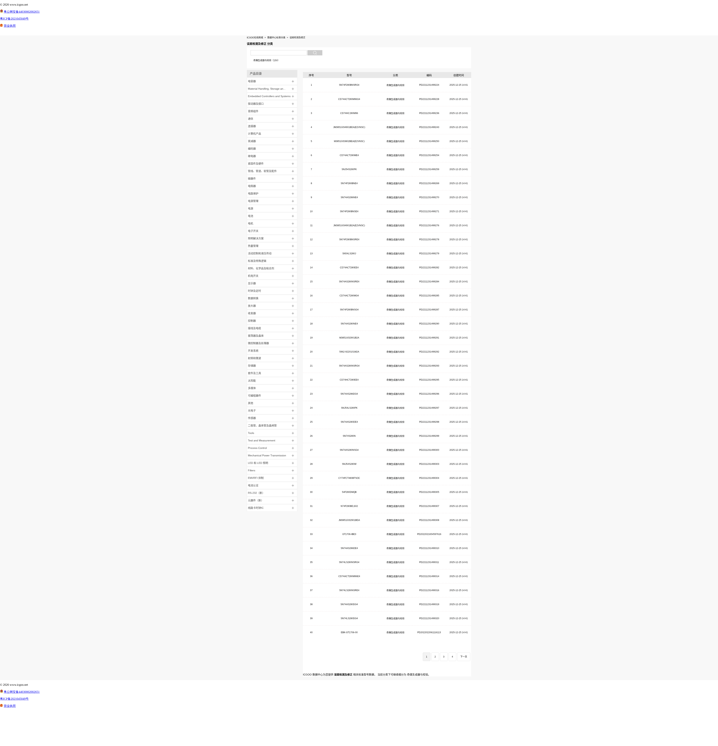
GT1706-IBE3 (349, 534)
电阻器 (252, 185)
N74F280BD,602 (349, 506)
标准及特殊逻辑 (257, 260)
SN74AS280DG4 (349, 604)
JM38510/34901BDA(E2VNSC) (349, 127)
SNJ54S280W (349, 464)
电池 (250, 215)
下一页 (463, 656)
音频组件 (253, 111)
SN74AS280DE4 (349, 422)
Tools (251, 432)
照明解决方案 (256, 238)
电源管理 (253, 200)
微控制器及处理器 (258, 343)
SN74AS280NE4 (349, 323)
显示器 (252, 283)
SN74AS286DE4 (349, 548)
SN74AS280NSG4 (349, 450)
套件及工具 (254, 373)
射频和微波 (254, 358)
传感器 (252, 418)
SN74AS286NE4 (349, 197)
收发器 (252, 313)
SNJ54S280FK (349, 169)
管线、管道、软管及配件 (262, 171)
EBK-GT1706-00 (349, 632)
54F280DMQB (349, 492)
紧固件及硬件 (256, 163)
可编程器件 (254, 395)
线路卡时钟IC (256, 507)
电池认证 (253, 485)
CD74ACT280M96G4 (349, 99)
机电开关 (253, 275)
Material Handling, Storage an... (267, 88)
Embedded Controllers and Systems (269, 96)
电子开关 (253, 230)
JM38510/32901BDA (349, 520)
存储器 (252, 365)
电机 (250, 223)
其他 (250, 403)
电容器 (252, 81)
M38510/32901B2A (349, 337)
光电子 (252, 410)
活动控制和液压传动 (259, 253)
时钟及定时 (254, 290)
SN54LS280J (349, 253)
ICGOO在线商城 (255, 37)
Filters (251, 470)
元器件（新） (256, 500)
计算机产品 (254, 133)
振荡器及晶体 (256, 335)
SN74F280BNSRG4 (349, 85)
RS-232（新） (256, 492)
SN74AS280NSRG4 (349, 365)
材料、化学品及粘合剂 (261, 268)
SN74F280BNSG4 (349, 309)
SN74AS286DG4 (349, 394)
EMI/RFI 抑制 (256, 477)
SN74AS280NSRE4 (349, 281)
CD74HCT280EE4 (349, 380)
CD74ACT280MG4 (349, 295)
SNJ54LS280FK (349, 408)
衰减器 (252, 141)
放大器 (252, 305)
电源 (250, 208)
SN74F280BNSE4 (349, 211)
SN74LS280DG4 (349, 618)
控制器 (252, 320)
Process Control (257, 447)
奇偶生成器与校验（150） (266, 60)
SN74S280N (349, 436)
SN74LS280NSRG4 (349, 562)
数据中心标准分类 (276, 37)
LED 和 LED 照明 (258, 462)
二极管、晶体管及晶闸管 (262, 425)
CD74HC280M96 (349, 113)
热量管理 (253, 245)
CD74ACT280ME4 (349, 155)
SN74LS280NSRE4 (349, 590)
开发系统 (253, 350)
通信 (250, 118)
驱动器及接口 (256, 103)
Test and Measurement (261, 440)
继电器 (252, 156)
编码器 (252, 148)
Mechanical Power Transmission (267, 455)
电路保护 (253, 193)
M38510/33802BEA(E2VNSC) (349, 141)
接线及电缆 (254, 328)
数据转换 (253, 298)
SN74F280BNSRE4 (349, 239)
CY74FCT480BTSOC (349, 478)
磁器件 (252, 178)
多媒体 (252, 388)
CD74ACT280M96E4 (349, 576)
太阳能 (252, 380)
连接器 (252, 126)
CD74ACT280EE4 (349, 267)
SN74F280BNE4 (349, 183)
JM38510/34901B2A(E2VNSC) (349, 225)
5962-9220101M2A (349, 351)
